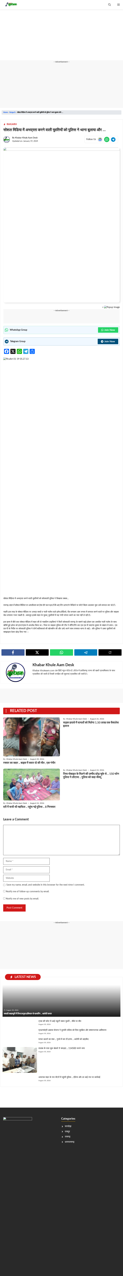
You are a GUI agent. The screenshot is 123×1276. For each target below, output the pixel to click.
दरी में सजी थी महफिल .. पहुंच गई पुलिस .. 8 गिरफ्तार (29, 807)
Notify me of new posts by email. (22, 899)
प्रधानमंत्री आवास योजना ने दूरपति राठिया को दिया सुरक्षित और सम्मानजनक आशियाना (72, 1030)
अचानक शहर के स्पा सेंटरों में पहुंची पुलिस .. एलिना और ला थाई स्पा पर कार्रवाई (69, 1077)
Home (5, 112)
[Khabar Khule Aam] (11, 5)
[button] (109, 5)
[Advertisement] (61, 36)
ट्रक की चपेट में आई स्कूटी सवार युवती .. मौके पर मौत (59, 1021)
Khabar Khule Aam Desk (26, 138)
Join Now (109, 330)
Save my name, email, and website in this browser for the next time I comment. (45, 885)
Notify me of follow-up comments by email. (27, 891)
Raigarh (12, 112)
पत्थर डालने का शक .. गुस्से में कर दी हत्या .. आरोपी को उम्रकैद (63, 1039)
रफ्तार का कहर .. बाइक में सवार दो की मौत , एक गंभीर (29, 762)
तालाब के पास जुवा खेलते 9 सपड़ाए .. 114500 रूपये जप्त (61, 1048)
